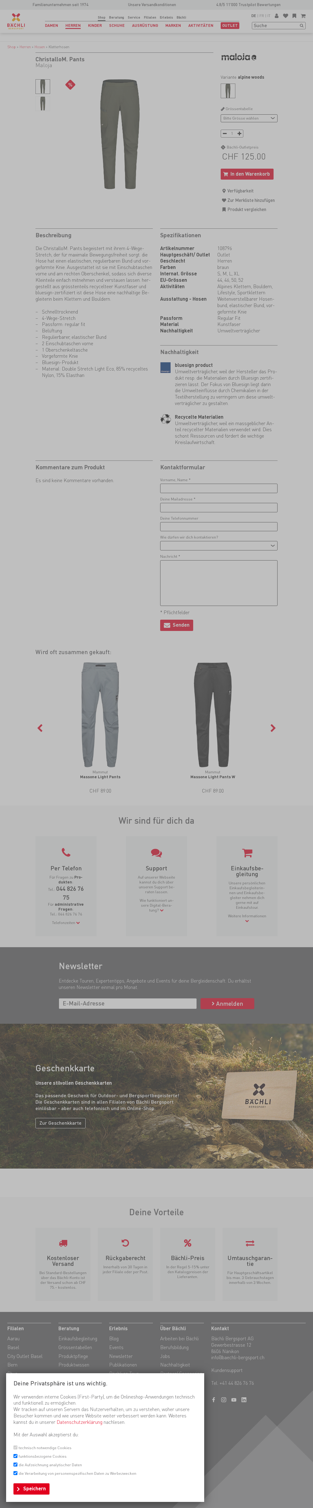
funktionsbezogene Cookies (43, 1456)
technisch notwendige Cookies (45, 1447)
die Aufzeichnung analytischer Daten (50, 1465)
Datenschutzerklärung (79, 1422)
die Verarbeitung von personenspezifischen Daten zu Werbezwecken (77, 1473)
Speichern (34, 1489)
